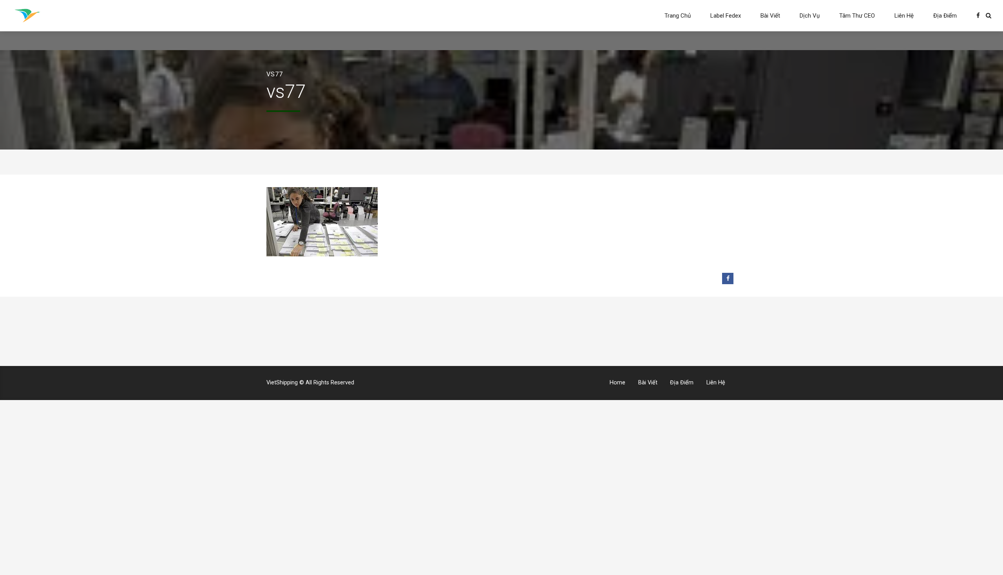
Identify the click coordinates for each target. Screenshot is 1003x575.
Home (617, 382)
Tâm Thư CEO (857, 15)
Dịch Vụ (810, 15)
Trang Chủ (677, 15)
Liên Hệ (904, 15)
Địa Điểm (945, 15)
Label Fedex (725, 15)
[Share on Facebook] (727, 278)
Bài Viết (770, 15)
